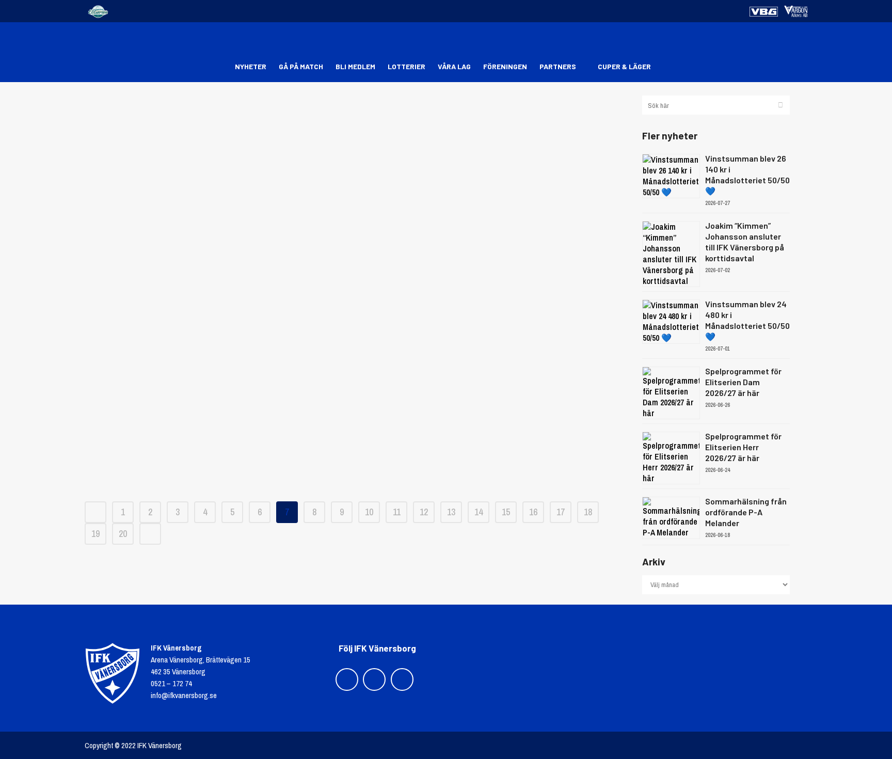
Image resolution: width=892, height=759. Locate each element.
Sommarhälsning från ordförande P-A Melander (746, 512)
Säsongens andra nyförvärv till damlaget (356, 288)
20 (123, 533)
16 (533, 511)
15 (506, 511)
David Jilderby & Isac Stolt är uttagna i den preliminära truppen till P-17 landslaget (355, 245)
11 (397, 511)
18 (588, 511)
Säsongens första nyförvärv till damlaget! (356, 325)
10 (369, 511)
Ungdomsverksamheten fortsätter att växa (356, 201)
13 (451, 511)
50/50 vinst (355, 128)
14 (478, 511)
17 (560, 511)
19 (95, 533)
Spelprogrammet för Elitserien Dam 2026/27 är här (743, 382)
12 (424, 511)
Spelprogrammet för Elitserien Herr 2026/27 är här (743, 447)
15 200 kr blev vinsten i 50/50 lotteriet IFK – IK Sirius (356, 165)
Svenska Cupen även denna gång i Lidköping (355, 361)
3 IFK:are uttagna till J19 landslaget (355, 469)
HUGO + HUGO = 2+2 (356, 397)
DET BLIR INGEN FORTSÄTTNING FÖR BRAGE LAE (355, 433)
